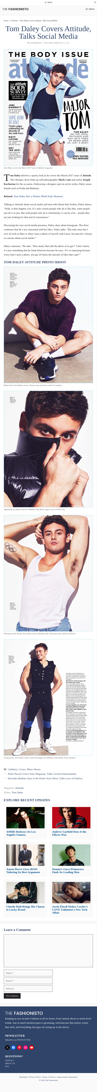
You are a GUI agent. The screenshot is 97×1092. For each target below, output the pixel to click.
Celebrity (14, 21)
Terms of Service (49, 1077)
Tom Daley (17, 792)
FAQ (7, 1066)
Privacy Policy (35, 1077)
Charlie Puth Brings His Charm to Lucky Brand (25, 908)
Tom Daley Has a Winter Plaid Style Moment (38, 196)
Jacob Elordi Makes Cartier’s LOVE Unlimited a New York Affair (70, 909)
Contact (9, 1060)
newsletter (23, 1040)
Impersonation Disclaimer (67, 1077)
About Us (10, 1063)
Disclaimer (23, 1077)
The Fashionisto (34, 43)
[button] (95, 2)
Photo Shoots (34, 769)
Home (6, 21)
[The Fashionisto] (15, 9)
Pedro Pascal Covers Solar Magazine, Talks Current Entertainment (42, 773)
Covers (22, 769)
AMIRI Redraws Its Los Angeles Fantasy (21, 833)
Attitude (19, 788)
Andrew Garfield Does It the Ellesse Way (69, 833)
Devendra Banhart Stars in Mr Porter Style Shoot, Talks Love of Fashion (45, 778)
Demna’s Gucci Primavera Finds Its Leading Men (68, 871)
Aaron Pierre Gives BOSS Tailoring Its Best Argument (23, 871)
